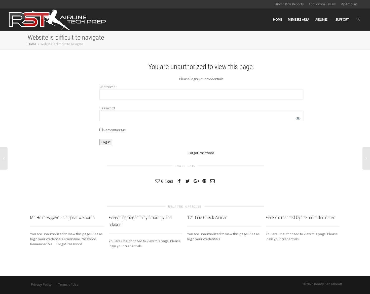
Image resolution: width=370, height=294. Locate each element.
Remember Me (114, 130)
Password (107, 108)
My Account (349, 4)
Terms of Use (68, 284)
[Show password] (297, 117)
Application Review (322, 4)
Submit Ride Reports (289, 4)
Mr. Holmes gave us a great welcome (62, 217)
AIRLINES (321, 19)
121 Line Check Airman (207, 217)
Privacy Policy (41, 284)
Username (107, 86)
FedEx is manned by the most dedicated (300, 217)
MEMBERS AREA (298, 19)
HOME (277, 19)
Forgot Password (201, 153)
